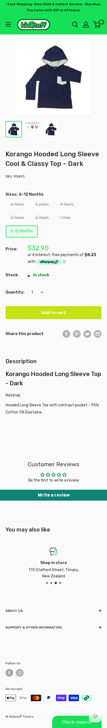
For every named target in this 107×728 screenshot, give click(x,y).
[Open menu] (8, 24)
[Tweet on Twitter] (87, 334)
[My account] (86, 25)
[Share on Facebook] (66, 334)
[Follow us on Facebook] (9, 673)
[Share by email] (98, 334)
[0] (97, 24)
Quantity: (14, 292)
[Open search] (75, 25)
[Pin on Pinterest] (77, 334)
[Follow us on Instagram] (20, 673)
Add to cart (53, 312)
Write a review (54, 495)
